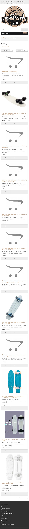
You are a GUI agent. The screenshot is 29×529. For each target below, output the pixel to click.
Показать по (19, 50)
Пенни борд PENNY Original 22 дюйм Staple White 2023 (13, 482)
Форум (2, 515)
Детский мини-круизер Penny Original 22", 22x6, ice (13, 322)
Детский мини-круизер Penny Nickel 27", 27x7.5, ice (14, 146)
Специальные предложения (7, 524)
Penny (14, 38)
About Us (3, 506)
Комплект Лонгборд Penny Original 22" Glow (14, 439)
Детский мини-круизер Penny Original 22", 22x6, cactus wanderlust (13, 281)
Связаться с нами (5, 517)
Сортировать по (5, 50)
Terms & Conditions (5, 511)
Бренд (8, 38)
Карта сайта (4, 518)
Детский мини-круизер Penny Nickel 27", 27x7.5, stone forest (14, 180)
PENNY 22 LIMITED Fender (9, 71)
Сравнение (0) (5, 46)
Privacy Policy (4, 509)
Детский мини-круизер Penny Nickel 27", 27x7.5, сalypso (14, 214)
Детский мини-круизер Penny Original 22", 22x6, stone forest (13, 355)
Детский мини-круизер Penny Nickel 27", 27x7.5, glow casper (14, 114)
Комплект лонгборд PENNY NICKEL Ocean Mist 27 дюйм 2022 (12, 396)
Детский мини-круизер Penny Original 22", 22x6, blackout (13, 248)
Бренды (3, 522)
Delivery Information (5, 508)
